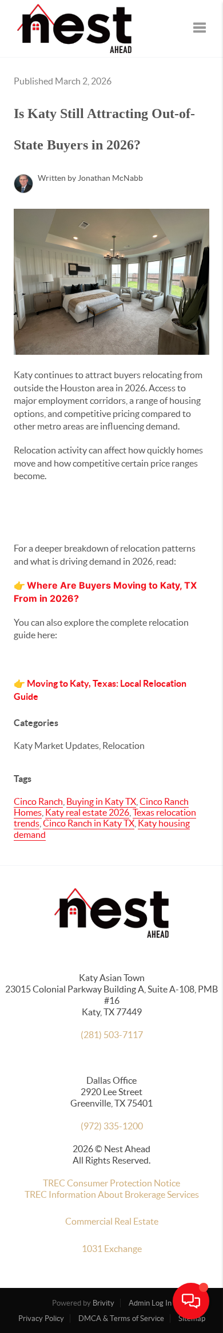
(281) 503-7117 (112, 1035)
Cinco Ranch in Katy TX (88, 823)
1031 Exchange (112, 1248)
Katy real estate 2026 (87, 812)
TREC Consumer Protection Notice (111, 1183)
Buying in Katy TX (101, 801)
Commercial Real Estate (111, 1221)
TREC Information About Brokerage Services (112, 1194)
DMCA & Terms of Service (121, 1318)
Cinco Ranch (38, 801)
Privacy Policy (41, 1318)
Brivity (103, 1303)
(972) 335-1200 (112, 1126)
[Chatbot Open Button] (191, 1301)
